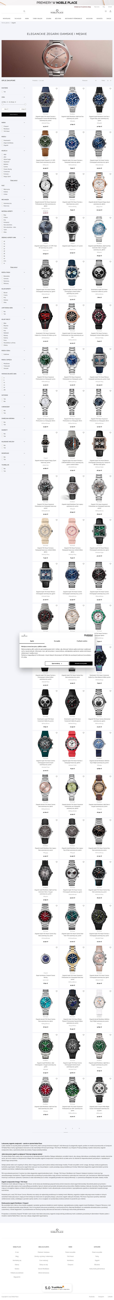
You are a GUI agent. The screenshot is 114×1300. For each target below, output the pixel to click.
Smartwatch (7, 140)
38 (4, 253)
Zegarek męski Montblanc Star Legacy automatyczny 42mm (72, 505)
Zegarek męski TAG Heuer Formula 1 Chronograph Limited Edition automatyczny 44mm (45, 677)
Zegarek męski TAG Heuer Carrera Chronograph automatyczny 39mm (99, 161)
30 (4, 246)
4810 (5, 157)
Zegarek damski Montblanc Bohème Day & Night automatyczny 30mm (99, 761)
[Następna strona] (79, 1128)
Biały (5, 323)
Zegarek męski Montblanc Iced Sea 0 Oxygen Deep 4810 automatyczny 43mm (99, 118)
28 (4, 241)
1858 (5, 154)
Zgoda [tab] (32, 641)
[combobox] (14, 11)
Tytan (5, 229)
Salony (17, 1264)
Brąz (5, 215)
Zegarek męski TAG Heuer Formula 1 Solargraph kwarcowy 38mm (72, 161)
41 (4, 263)
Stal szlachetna (8, 224)
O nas (17, 1252)
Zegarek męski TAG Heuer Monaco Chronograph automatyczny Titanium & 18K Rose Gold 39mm (99, 462)
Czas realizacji (43, 1260)
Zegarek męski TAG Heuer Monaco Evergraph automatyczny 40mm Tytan (99, 378)
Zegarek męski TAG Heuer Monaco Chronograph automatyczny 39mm (99, 549)
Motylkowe (7, 363)
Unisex (5, 194)
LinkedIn (110, 1296)
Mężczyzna (7, 189)
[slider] (2, 104)
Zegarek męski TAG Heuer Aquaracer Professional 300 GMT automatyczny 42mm (72, 1108)
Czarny (6, 295)
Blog (17, 1256)
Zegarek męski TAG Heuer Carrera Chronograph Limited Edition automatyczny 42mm (72, 291)
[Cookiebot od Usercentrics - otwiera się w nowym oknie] (85, 635)
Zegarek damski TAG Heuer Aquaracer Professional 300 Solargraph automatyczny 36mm (72, 806)
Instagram (101, 1296)
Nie (5, 311)
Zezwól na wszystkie (81, 663)
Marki (27, 18)
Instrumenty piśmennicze (97, 1269)
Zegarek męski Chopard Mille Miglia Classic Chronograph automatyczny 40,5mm (99, 1108)
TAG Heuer (18, 18)
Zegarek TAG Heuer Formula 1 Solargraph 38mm (99, 634)
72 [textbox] (107, 80)
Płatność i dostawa (43, 1252)
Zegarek (6, 145)
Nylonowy (6, 281)
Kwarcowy (6, 206)
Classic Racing (8, 169)
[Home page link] (57, 11)
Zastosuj (14, 114)
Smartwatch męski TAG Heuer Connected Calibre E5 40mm (99, 290)
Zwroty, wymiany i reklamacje (43, 1256)
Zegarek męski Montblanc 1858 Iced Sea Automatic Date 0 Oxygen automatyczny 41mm (46, 892)
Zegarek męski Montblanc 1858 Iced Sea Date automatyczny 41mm (46, 1107)
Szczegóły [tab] (57, 641)
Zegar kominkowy (8, 143)
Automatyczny (8, 203)
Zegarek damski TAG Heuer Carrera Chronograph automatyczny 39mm (99, 976)
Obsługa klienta (43, 1247)
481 (5, 389)
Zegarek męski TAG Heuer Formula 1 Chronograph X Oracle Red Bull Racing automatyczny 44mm (45, 118)
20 (4, 385)
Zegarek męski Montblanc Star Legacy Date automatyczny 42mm (45, 849)
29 (4, 243)
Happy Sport (7, 176)
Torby (97, 1256)
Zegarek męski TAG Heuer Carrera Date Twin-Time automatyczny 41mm (72, 934)
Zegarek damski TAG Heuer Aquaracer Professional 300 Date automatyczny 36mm (45, 204)
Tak (5, 91)
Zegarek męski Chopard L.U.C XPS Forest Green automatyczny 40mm (45, 161)
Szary (5, 340)
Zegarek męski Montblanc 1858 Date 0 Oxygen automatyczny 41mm (99, 805)
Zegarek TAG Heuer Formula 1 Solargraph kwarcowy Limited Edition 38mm (45, 550)
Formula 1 (6, 174)
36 (4, 251)
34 (4, 248)
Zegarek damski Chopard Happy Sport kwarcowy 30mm (45, 461)
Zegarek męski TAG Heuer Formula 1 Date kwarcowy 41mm (72, 203)
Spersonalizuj (56, 663)
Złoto (5, 232)
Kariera (17, 1269)
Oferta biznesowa (43, 1273)
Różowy (6, 335)
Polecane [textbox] (84, 80)
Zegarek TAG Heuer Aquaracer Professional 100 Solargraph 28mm (45, 419)
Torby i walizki (37, 18)
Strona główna (6, 22)
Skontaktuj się (17, 1260)
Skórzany (6, 283)
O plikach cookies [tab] (82, 641)
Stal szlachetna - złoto (10, 227)
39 (4, 256)
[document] (14, 276)
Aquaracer (6, 161)
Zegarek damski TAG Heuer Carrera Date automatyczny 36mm (45, 805)
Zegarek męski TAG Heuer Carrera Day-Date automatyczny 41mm (72, 676)
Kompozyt (6, 222)
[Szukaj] (24, 11)
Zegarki (48, 18)
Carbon (6, 217)
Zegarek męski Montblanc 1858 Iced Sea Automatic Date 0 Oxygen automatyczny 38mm (99, 248)
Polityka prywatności (17, 1273)
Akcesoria (89, 18)
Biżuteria (58, 18)
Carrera (6, 166)
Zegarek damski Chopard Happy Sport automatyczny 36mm (99, 203)
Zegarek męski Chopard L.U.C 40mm (72, 246)
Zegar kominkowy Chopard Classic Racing (45, 976)
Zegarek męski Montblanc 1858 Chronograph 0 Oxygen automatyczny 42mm (45, 1065)
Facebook (91, 1296)
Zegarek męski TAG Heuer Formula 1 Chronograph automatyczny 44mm (99, 934)
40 (4, 258)
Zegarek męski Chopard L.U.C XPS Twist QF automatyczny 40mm (46, 247)
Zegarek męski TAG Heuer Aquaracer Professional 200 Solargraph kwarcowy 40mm (72, 977)
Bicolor (5, 292)
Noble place (17, 1247)
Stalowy (6, 300)
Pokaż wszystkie (70, 1252)
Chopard (6, 126)
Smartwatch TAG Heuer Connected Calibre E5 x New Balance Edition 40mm (99, 676)
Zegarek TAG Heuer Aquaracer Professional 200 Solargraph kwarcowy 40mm (45, 506)
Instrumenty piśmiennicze (73, 18)
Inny (5, 220)
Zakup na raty (43, 1264)
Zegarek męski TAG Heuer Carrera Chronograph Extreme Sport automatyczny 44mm (45, 762)
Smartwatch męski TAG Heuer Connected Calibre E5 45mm (72, 720)
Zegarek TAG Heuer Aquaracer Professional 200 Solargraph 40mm (45, 378)
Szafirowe (6, 354)
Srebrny (6, 338)
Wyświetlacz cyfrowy (9, 342)
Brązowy (6, 325)
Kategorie (97, 1247)
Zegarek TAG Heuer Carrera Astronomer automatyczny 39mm (99, 720)
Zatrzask (6, 368)
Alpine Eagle (7, 159)
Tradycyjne (7, 366)
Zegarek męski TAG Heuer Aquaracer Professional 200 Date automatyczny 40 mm (72, 335)
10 (4, 382)
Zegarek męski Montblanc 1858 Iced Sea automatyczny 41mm (72, 117)
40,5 (5, 261)
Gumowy (6, 278)
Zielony (6, 345)
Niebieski (6, 333)
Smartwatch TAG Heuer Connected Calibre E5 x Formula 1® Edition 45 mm (45, 334)
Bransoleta (7, 276)
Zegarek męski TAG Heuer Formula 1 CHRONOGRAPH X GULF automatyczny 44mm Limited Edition (72, 462)
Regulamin (17, 1277)
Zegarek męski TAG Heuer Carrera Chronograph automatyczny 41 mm (72, 592)
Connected (7, 171)
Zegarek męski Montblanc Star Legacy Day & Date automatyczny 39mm (72, 849)
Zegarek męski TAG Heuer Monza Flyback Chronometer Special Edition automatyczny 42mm (72, 1021)
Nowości (99, 18)
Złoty (5, 302)
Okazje (109, 18)
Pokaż (103, 80)
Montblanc (6, 18)
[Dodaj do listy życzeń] (57, 89)
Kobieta (6, 191)
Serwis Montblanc (43, 1269)
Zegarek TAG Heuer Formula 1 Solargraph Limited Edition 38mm (99, 334)
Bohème (6, 164)
